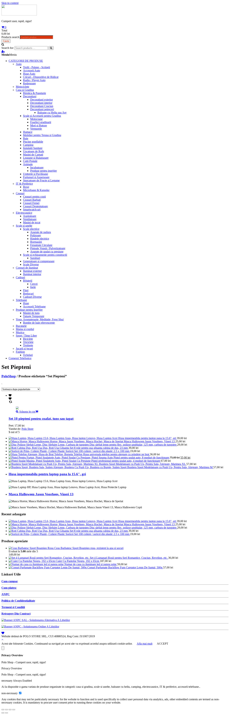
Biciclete (28, 338)
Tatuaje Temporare (33, 316)
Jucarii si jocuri (24, 348)
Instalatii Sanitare (32, 148)
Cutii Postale (30, 161)
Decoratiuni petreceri (42, 109)
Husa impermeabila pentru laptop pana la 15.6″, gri (47, 474)
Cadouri (20, 277)
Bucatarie (21, 325)
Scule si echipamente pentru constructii (45, 254)
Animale (28, 164)
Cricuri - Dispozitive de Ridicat (40, 76)
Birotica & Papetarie (34, 93)
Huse (26, 303)
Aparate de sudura (40, 232)
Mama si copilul (25, 329)
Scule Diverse (31, 264)
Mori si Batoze (38, 125)
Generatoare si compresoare (38, 261)
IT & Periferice (24, 183)
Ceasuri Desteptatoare (35, 206)
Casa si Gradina (25, 89)
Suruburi (35, 258)
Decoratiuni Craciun (41, 106)
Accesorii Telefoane (34, 306)
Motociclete (22, 86)
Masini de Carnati (33, 154)
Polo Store (27, 428)
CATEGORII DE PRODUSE (26, 60)
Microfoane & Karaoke (36, 190)
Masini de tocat (31, 222)
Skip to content (10, 2)
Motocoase (36, 119)
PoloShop (8, 376)
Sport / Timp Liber (26, 335)
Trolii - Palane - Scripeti (36, 67)
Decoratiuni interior (41, 102)
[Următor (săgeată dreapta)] (6, 712)
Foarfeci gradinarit (40, 122)
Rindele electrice (39, 238)
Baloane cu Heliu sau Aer (51, 112)
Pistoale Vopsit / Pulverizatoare (47, 248)
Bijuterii (27, 280)
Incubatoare (36, 167)
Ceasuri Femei (31, 203)
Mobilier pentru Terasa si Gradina (42, 135)
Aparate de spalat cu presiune (46, 251)
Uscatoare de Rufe (33, 151)
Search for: (7, 47)
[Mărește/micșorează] (13, 709)
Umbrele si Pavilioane (35, 173)
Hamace (27, 131)
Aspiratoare (29, 215)
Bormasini (36, 241)
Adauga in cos (27, 411)
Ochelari (28, 355)
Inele (33, 287)
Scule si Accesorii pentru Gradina (42, 115)
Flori (25, 290)
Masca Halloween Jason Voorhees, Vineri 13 (41, 494)
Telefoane (21, 300)
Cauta (6, 41)
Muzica (20, 332)
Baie (25, 138)
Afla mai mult (144, 643)
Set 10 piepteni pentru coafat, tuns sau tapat (41, 418)
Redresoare (29, 83)
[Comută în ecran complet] (10, 709)
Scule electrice (31, 228)
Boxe (26, 186)
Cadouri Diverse (32, 296)
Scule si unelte (24, 225)
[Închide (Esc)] (2, 709)
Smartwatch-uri (31, 209)
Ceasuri (20, 193)
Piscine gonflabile (33, 141)
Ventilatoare (29, 219)
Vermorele (36, 128)
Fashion (20, 351)
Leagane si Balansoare (36, 157)
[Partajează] (6, 709)
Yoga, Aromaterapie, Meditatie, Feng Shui (40, 319)
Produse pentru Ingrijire (29, 309)
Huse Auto (29, 73)
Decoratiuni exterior (41, 99)
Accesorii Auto (31, 70)
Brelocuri (28, 293)
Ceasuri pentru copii (34, 196)
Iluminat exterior (32, 270)
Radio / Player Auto (34, 80)
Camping (28, 144)
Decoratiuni (29, 96)
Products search (10, 37)
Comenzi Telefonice (20, 358)
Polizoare (35, 235)
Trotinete (28, 345)
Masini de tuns (31, 312)
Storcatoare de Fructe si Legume (41, 180)
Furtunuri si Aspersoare (36, 177)
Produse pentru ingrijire (43, 170)
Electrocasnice (24, 212)
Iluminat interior (32, 274)
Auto (19, 64)
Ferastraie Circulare (41, 245)
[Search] (51, 48)
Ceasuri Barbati (32, 199)
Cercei (34, 283)
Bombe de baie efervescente (39, 322)
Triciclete (28, 342)
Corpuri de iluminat (27, 267)
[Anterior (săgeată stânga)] (2, 712)
